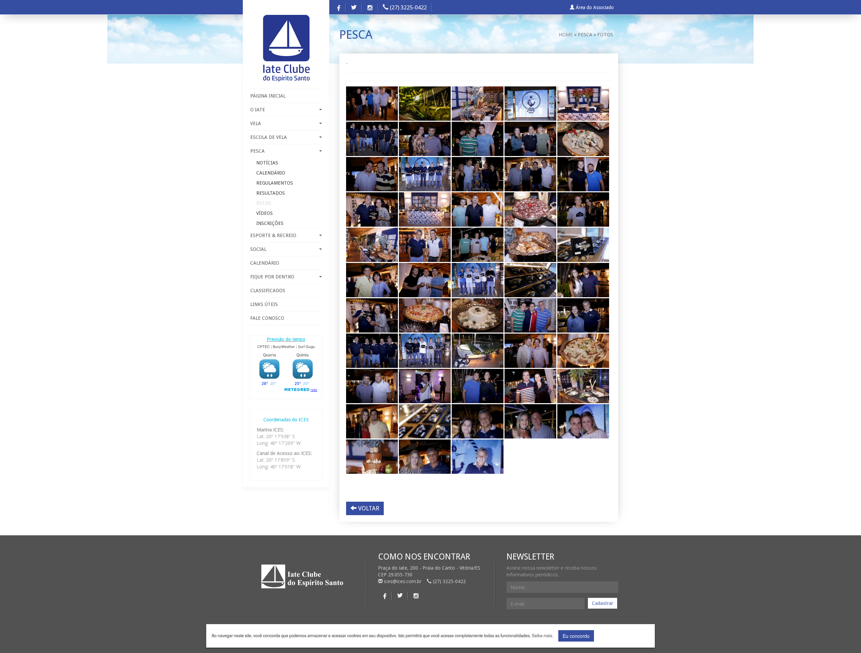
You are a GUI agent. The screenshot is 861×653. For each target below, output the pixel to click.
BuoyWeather (284, 346)
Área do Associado (594, 7)
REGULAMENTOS (274, 183)
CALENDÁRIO (270, 173)
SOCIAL (258, 249)
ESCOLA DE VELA (268, 137)
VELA (255, 123)
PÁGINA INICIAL (268, 96)
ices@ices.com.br (403, 581)
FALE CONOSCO (267, 318)
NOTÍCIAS (267, 162)
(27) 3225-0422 (407, 7)
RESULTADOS (270, 193)
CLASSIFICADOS (267, 290)
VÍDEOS (264, 213)
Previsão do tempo (286, 339)
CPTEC (263, 346)
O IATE (257, 109)
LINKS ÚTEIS (264, 304)
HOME (566, 34)
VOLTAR (368, 508)
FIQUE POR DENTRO (272, 276)
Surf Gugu (306, 346)
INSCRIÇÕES (270, 223)
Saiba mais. (542, 636)
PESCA (257, 151)
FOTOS (263, 203)
